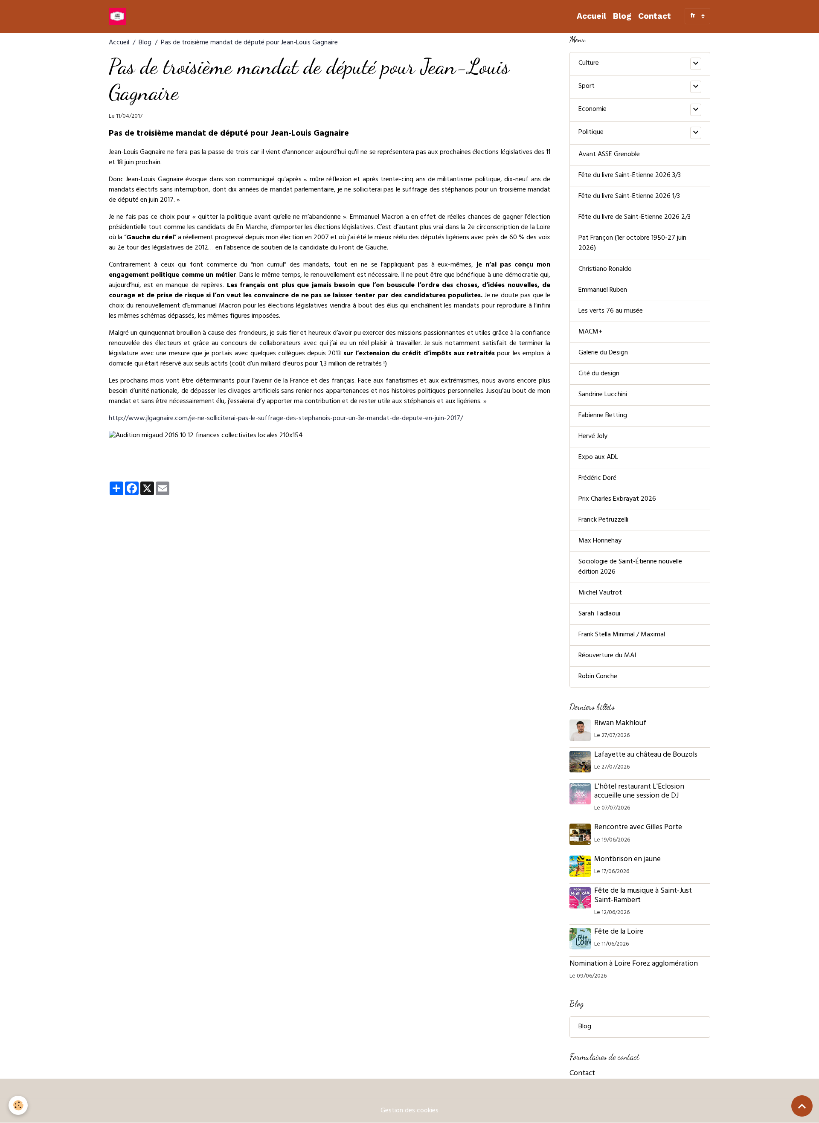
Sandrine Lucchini (602, 395)
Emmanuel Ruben (602, 290)
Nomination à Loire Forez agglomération (633, 964)
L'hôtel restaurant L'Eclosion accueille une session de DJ (639, 792)
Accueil (591, 16)
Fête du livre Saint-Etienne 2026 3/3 (629, 175)
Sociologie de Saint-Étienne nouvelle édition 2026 (630, 567)
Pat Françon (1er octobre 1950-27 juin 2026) (632, 243)
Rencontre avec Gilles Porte (639, 828)
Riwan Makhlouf (620, 724)
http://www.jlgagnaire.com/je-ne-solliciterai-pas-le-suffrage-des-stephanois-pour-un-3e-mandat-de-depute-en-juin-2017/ (286, 418)
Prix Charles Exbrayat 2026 (617, 499)
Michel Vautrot (600, 593)
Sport (586, 86)
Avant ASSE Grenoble (609, 154)
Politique (591, 133)
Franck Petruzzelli (603, 520)
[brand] (119, 16)
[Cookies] (18, 1105)
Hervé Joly (592, 436)
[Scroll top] (802, 1106)
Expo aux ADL (598, 457)
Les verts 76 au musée (610, 311)
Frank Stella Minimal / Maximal (621, 635)
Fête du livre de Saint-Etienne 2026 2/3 (634, 217)
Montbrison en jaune (627, 860)
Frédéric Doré (597, 478)
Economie (592, 109)
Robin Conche (597, 676)
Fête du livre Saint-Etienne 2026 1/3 (629, 196)
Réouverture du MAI (607, 656)
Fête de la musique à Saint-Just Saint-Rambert (643, 896)
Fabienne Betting (602, 415)
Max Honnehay (600, 541)
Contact (654, 16)
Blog (622, 16)
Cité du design (598, 374)
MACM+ (590, 332)
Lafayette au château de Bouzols (645, 755)
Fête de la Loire (618, 932)
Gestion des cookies (409, 1111)
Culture (588, 63)
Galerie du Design (603, 353)
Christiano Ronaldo (605, 269)
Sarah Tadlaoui (599, 614)
